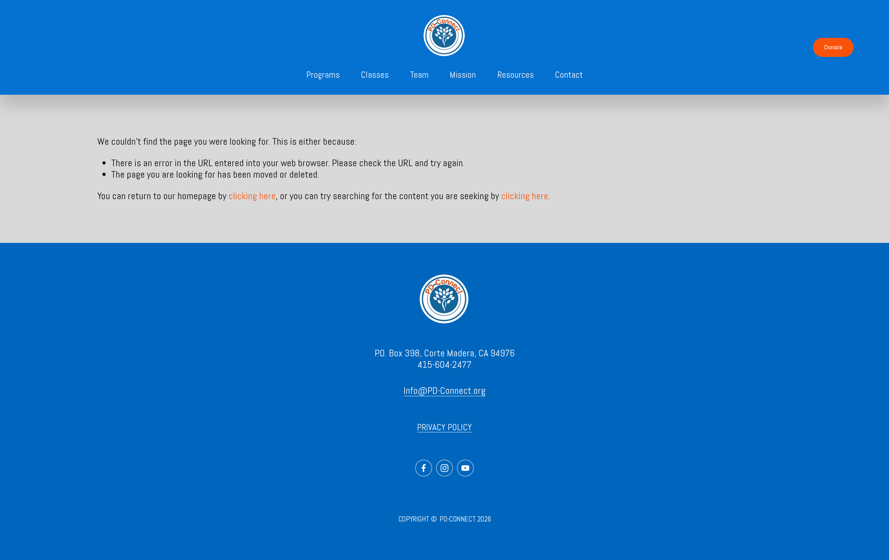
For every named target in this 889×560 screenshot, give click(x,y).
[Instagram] (444, 468)
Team (419, 74)
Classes (375, 74)
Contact (569, 74)
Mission (463, 74)
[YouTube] (465, 468)
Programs (323, 74)
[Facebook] (423, 468)
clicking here (252, 196)
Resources (515, 74)
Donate (833, 47)
